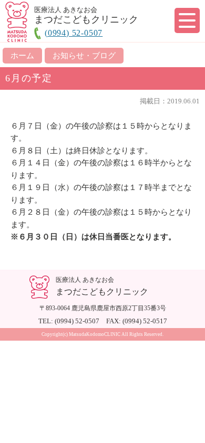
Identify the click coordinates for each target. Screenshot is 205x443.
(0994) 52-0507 (73, 32)
